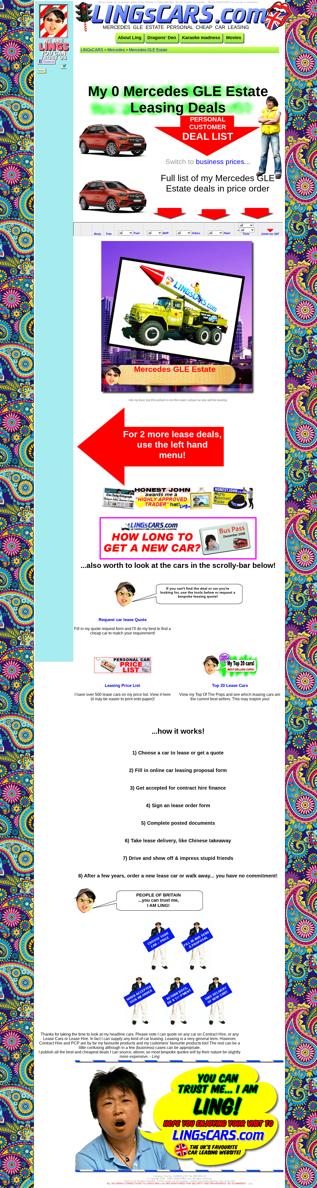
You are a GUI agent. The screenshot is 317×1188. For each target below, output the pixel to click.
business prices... (223, 162)
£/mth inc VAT (270, 233)
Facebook (48, 62)
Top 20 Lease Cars (230, 685)
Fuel (136, 233)
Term (246, 233)
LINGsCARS (92, 50)
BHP (165, 233)
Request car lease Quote (123, 619)
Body (97, 233)
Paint (227, 233)
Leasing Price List (122, 685)
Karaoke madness (201, 37)
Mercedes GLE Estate (148, 50)
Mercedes (116, 50)
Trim (109, 233)
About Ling (129, 37)
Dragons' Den (161, 37)
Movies (233, 37)
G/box (196, 233)
